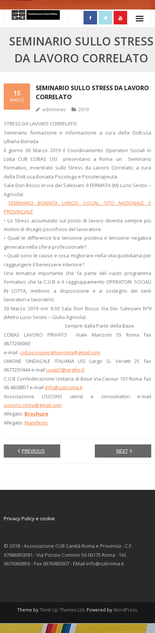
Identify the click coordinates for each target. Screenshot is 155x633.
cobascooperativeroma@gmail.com (60, 352)
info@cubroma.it (63, 387)
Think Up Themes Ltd (62, 610)
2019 (83, 109)
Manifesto (36, 422)
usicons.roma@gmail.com (33, 405)
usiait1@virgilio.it (65, 369)
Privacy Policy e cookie (29, 518)
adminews (54, 109)
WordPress (125, 610)
